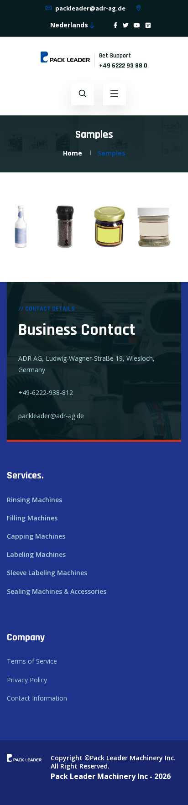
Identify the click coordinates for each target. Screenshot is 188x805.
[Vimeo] (148, 25)
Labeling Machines (36, 554)
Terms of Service (32, 661)
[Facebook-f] (115, 25)
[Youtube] (137, 25)
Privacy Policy (27, 679)
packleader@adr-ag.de (89, 8)
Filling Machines (32, 518)
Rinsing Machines (34, 499)
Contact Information (37, 698)
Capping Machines (36, 536)
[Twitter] (125, 25)
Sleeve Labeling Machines (47, 572)
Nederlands (69, 25)
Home (72, 153)
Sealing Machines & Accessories (56, 591)
